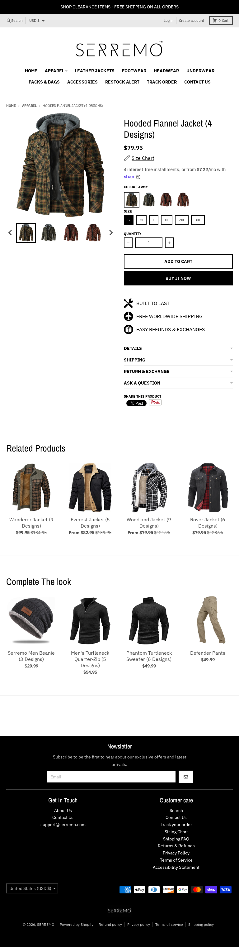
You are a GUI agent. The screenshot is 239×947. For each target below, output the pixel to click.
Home (11, 105)
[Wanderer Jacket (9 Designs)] (31, 487)
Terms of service (169, 924)
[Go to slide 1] (26, 233)
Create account (191, 20)
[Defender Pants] (208, 621)
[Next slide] (110, 233)
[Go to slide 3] (71, 233)
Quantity (132, 234)
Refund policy (110, 924)
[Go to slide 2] (49, 233)
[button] (178, 348)
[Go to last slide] (10, 233)
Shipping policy (201, 924)
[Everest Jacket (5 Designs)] (90, 487)
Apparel (29, 105)
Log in (169, 20)
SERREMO (45, 924)
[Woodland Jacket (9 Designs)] (149, 487)
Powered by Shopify (76, 924)
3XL (198, 220)
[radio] (131, 200)
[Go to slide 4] (93, 233)
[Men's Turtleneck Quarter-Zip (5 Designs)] (90, 621)
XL (167, 220)
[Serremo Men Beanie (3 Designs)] (31, 621)
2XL (182, 220)
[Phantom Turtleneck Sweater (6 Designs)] (149, 621)
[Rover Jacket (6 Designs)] (208, 487)
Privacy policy (138, 924)
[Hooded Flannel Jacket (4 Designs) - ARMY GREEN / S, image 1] (60, 165)
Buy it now (178, 278)
